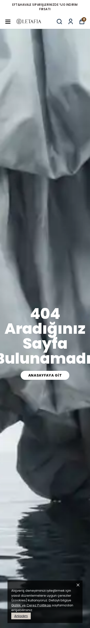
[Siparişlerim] (71, 21)
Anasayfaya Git (45, 375)
